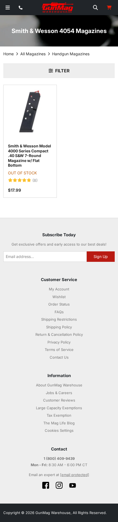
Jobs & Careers (59, 393)
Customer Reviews (59, 400)
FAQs (59, 312)
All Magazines (33, 53)
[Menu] (7, 7)
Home (8, 53)
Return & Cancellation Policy (59, 334)
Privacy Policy (59, 342)
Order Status (59, 304)
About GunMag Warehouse (59, 385)
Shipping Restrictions (59, 319)
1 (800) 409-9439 (59, 458)
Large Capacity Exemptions (59, 408)
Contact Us (59, 357)
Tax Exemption (59, 415)
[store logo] (57, 8)
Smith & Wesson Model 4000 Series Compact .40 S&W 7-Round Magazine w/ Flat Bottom (29, 155)
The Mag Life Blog (59, 423)
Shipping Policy (59, 327)
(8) (35, 180)
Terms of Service (59, 349)
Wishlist (59, 297)
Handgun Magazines (70, 53)
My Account (59, 289)
